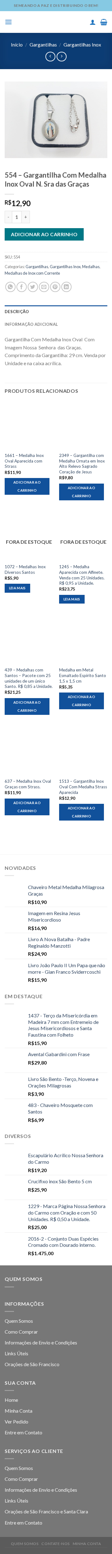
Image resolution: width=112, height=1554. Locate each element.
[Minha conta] (93, 22)
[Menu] (8, 21)
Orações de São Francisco (32, 1364)
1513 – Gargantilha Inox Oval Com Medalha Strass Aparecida (83, 787)
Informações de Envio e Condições (41, 1342)
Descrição (17, 311)
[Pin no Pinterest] (55, 287)
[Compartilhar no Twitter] (33, 287)
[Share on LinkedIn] (66, 287)
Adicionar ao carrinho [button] (27, 486)
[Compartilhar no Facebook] (21, 287)
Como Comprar (21, 1332)
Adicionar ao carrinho (44, 234)
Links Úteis (16, 1353)
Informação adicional (31, 324)
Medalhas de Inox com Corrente (32, 273)
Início (17, 44)
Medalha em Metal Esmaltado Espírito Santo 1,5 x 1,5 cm (82, 675)
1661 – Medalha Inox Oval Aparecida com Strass (24, 461)
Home (11, 1400)
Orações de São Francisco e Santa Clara (46, 1511)
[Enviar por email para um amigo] (44, 287)
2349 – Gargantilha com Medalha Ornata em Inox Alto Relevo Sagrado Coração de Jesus (82, 463)
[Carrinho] (103, 22)
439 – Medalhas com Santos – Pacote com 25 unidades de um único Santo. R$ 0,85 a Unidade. (29, 678)
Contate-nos (55, 1543)
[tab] (56, 311)
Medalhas (91, 266)
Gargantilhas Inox (82, 44)
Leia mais (17, 588)
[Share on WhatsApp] (10, 287)
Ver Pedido (16, 1421)
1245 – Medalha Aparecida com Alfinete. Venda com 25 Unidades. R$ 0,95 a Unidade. (82, 575)
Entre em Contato (23, 1432)
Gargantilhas (43, 44)
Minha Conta (18, 1411)
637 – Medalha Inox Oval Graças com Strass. (28, 784)
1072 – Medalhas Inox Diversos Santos (25, 569)
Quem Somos (19, 1321)
